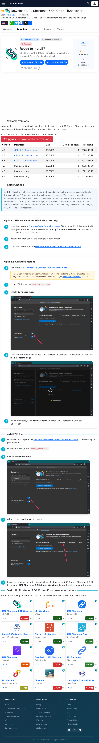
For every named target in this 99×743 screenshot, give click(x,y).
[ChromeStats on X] (80, 730)
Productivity (24, 15)
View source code (30, 68)
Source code (31, 150)
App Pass (8, 705)
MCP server (9, 724)
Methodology (72, 708)
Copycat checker (43, 712)
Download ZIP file (58, 62)
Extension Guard (11, 712)
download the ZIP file (72, 276)
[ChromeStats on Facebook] (74, 730)
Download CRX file (32, 62)
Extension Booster (12, 716)
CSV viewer (40, 720)
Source (35, 29)
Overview (7, 29)
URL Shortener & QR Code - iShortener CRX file (58, 246)
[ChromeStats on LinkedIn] (69, 730)
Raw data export (11, 728)
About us (70, 705)
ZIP (21, 150)
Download (22, 29)
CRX (16, 150)
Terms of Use (72, 720)
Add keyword (41, 728)
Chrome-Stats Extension (15, 708)
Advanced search (43, 708)
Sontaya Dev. (10, 15)
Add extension (41, 724)
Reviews (48, 29)
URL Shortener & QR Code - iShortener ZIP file (56, 439)
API (6, 720)
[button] (3, 3)
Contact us (71, 716)
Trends (60, 29)
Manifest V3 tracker (44, 716)
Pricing (38, 705)
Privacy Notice (73, 724)
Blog (68, 712)
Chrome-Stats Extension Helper (44, 226)
